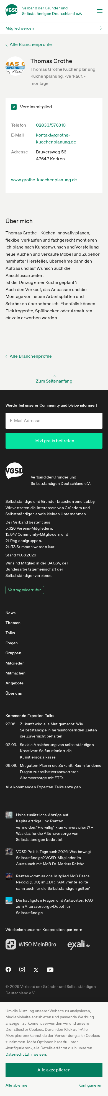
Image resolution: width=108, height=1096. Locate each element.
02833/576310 (51, 125)
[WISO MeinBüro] (31, 946)
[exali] (78, 946)
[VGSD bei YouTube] (50, 972)
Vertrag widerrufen (25, 589)
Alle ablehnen (18, 1085)
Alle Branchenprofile (31, 44)
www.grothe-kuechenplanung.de (44, 179)
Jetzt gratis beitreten (54, 440)
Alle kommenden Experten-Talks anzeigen (43, 786)
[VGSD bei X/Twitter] (36, 972)
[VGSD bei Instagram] (22, 971)
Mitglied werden (20, 28)
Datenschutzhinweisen (26, 1054)
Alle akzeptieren (54, 1070)
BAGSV (53, 563)
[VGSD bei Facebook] (7, 971)
